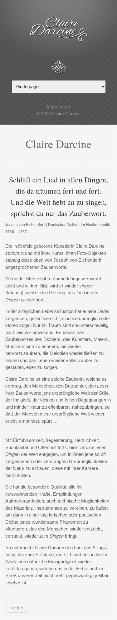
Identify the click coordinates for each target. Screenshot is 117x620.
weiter (17, 607)
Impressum (58, 106)
